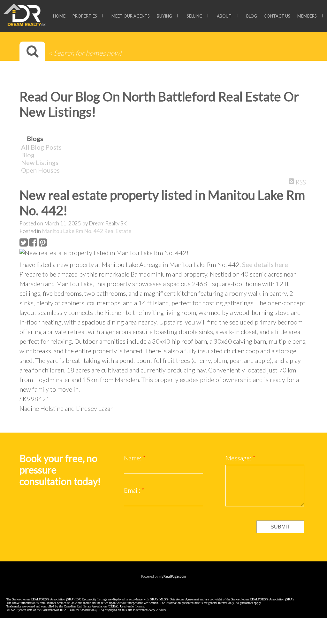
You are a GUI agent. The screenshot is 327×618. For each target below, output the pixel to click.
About (224, 16)
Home (59, 16)
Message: (239, 458)
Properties (84, 16)
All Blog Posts (41, 147)
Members (307, 16)
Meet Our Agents (130, 16)
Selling (194, 16)
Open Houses (40, 170)
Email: (133, 490)
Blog (251, 16)
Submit (280, 526)
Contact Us (277, 16)
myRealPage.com (172, 576)
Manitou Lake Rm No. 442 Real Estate (86, 231)
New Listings (39, 162)
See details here (265, 264)
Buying (164, 16)
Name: (133, 458)
